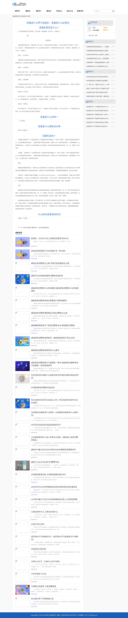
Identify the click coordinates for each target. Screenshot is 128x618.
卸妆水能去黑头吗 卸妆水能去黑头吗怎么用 (99, 76)
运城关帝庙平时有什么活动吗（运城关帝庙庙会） (101, 54)
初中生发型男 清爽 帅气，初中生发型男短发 (36, 227)
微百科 (38, 11)
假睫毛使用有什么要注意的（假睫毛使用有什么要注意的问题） (105, 96)
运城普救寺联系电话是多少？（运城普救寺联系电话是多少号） (105, 46)
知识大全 (70, 11)
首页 (19, 16)
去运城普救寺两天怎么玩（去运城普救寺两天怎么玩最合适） (104, 58)
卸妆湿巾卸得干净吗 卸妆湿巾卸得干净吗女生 (100, 92)
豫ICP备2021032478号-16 (69, 615)
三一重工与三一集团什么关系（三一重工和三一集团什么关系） (105, 84)
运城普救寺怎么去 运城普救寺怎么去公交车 (99, 66)
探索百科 (80, 11)
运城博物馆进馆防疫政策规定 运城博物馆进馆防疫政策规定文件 (105, 50)
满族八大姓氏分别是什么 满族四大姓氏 (98, 88)
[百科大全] (19, 3)
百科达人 (59, 11)
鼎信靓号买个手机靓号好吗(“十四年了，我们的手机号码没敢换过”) (106, 114)
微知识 (48, 11)
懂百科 (17, 11)
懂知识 (28, 11)
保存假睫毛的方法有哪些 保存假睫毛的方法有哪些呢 (102, 80)
